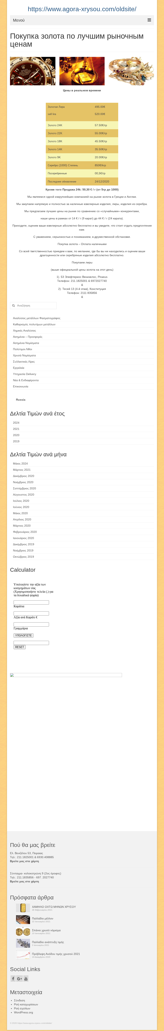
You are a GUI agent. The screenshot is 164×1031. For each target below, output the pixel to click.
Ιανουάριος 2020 (23, 538)
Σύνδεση (19, 1000)
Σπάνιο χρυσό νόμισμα (46, 930)
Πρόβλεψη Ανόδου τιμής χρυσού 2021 (56, 953)
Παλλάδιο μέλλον (42, 918)
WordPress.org (23, 1012)
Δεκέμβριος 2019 (23, 544)
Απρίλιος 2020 (22, 519)
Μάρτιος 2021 (22, 469)
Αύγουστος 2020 (23, 494)
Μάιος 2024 (20, 463)
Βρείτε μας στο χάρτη (24, 861)
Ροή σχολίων (22, 1008)
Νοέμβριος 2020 (23, 482)
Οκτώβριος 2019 (23, 556)
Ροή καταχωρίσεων (26, 1004)
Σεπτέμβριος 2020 (24, 488)
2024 (16, 422)
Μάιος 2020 (20, 513)
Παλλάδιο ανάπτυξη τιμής (48, 942)
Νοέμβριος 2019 (23, 550)
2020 (16, 435)
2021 (16, 428)
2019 (16, 441)
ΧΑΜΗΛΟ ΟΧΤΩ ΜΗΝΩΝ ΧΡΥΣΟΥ (54, 906)
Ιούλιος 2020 (21, 500)
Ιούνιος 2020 (21, 507)
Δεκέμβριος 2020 (23, 476)
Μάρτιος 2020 (22, 525)
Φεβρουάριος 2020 (25, 531)
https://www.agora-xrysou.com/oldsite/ (82, 9)
